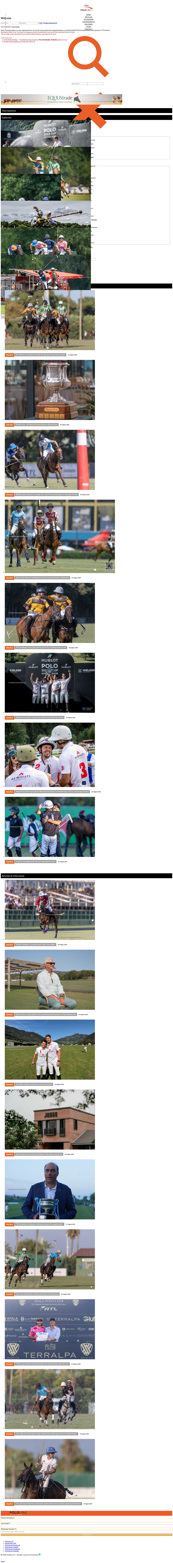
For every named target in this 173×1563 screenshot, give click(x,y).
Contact (88, 29)
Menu (86, 5)
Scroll (3, 1561)
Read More (9, 355)
